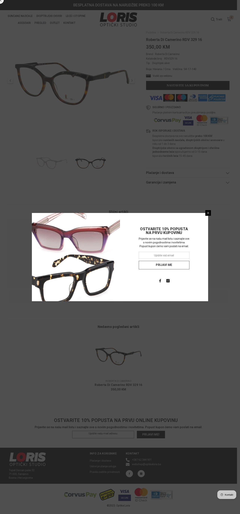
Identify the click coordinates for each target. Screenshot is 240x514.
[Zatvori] (208, 213)
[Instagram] (168, 281)
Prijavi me (164, 265)
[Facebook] (160, 281)
